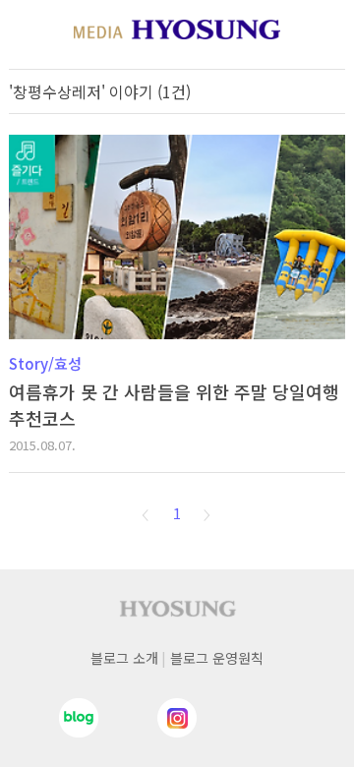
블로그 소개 (124, 658)
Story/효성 (45, 363)
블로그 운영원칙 (217, 658)
